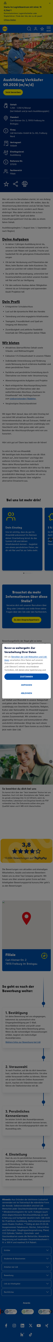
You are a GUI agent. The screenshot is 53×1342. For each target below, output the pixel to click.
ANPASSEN (26, 685)
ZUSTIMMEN (26, 676)
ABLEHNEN (26, 693)
